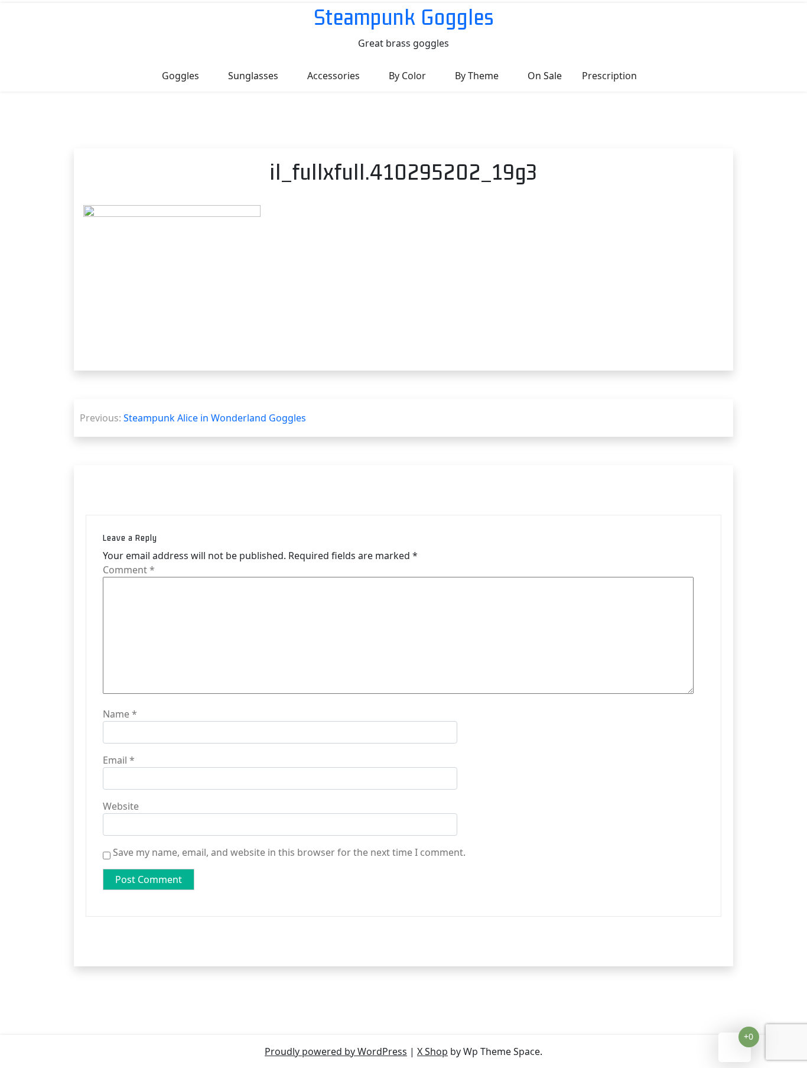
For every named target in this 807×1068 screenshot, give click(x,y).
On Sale (545, 75)
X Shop (432, 1051)
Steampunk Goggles (404, 17)
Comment (129, 569)
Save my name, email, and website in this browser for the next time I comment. (289, 852)
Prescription (609, 75)
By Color (407, 75)
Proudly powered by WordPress (336, 1051)
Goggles (180, 75)
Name (120, 713)
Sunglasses (253, 75)
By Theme (477, 75)
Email (119, 760)
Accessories (333, 75)
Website (121, 806)
